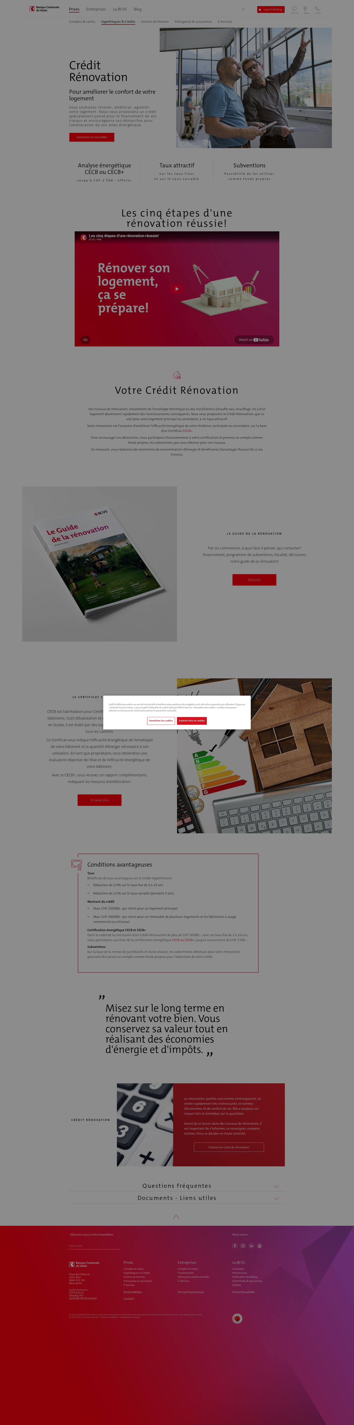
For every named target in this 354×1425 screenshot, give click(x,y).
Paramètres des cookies (161, 721)
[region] (177, 712)
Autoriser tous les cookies (192, 721)
